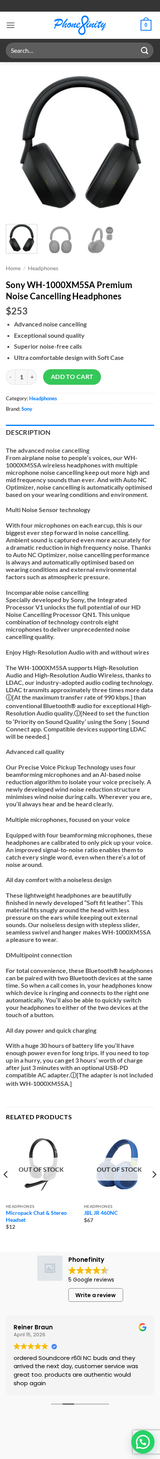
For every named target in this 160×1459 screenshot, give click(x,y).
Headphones (43, 268)
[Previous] (19, 142)
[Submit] (145, 50)
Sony (26, 409)
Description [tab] (28, 432)
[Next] (141, 142)
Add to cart (72, 376)
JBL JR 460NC (101, 1213)
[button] (10, 25)
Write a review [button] (95, 1295)
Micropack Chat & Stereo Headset (36, 1216)
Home (13, 268)
